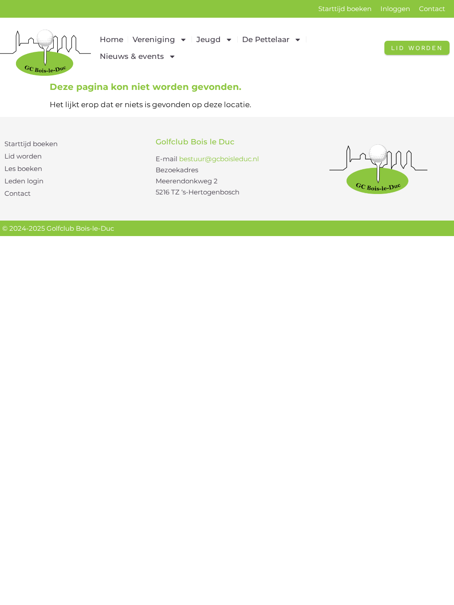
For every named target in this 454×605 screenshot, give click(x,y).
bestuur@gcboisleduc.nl (219, 159)
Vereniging (154, 39)
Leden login (23, 181)
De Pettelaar (266, 39)
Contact (432, 8)
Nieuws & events (132, 56)
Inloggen (395, 8)
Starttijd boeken (345, 8)
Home (111, 39)
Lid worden (23, 156)
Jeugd (208, 39)
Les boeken (23, 168)
